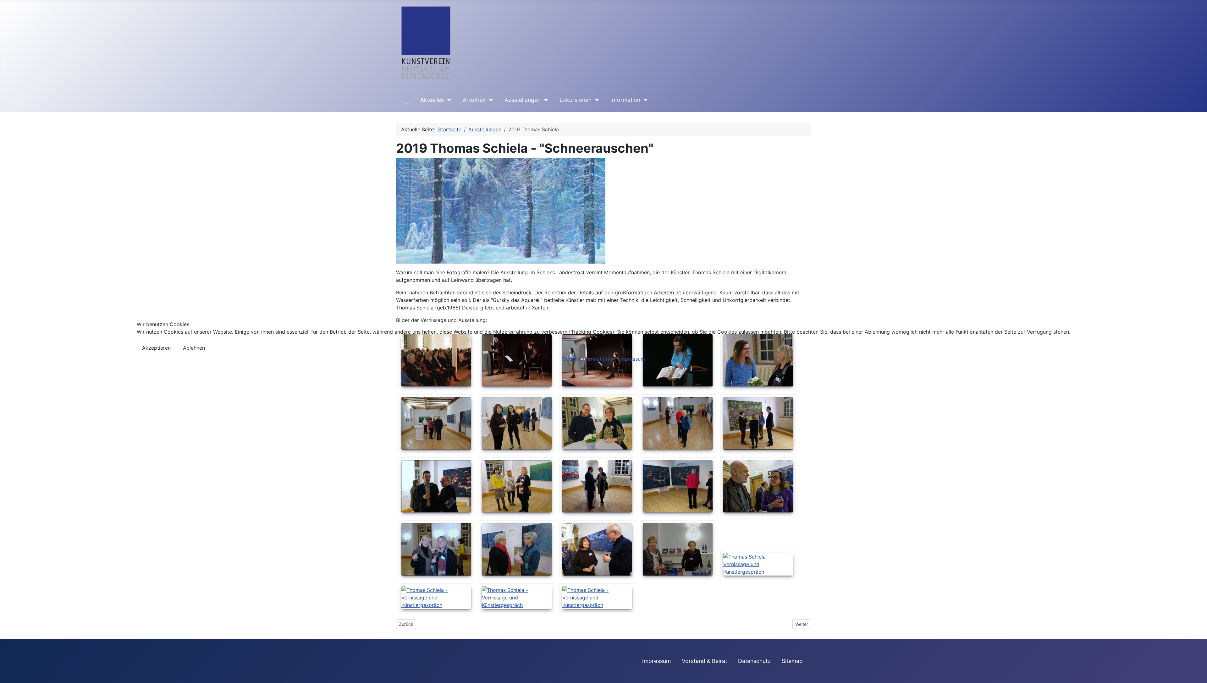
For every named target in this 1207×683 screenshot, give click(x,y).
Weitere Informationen (588, 359)
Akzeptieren (156, 348)
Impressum (632, 359)
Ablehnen (194, 348)
